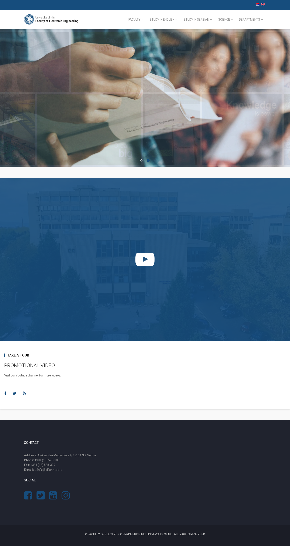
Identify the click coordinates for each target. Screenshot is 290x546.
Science (224, 19)
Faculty (134, 19)
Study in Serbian (196, 19)
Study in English (162, 19)
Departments (249, 19)
